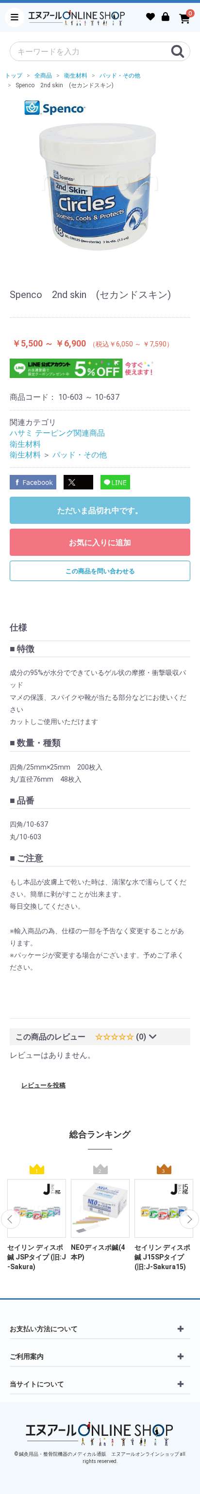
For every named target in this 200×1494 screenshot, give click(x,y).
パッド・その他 (79, 454)
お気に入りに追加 (100, 542)
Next (189, 1219)
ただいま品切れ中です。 (100, 510)
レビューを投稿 (43, 1085)
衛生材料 (25, 444)
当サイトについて (37, 1384)
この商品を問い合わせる (100, 571)
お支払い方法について (44, 1329)
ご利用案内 (27, 1356)
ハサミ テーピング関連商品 (57, 433)
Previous (10, 1219)
